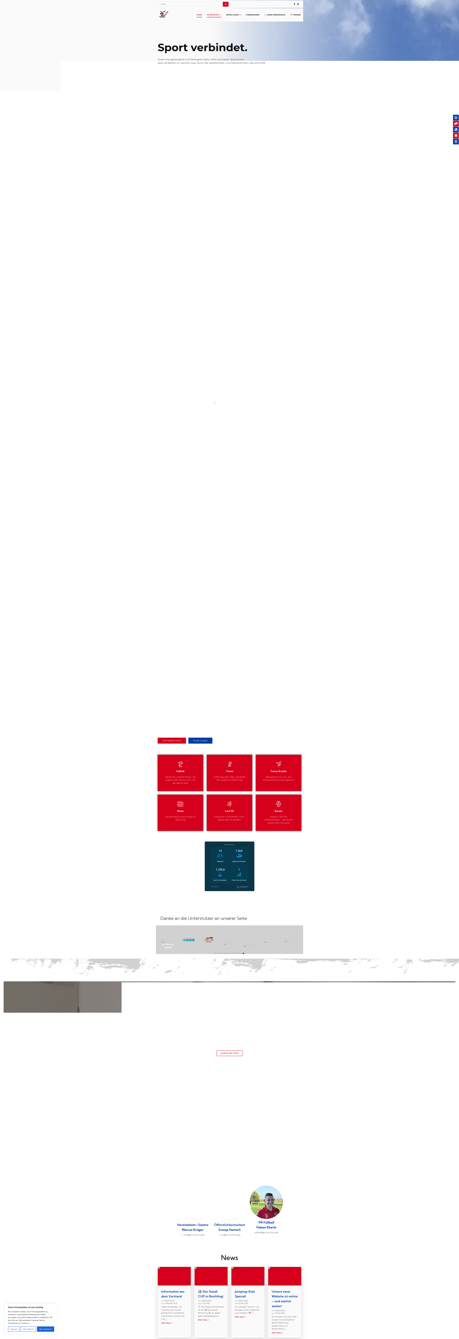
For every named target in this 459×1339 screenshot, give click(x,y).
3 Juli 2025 (205, 1303)
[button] (215, 953)
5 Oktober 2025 (170, 1303)
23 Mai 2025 (280, 1313)
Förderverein (252, 15)
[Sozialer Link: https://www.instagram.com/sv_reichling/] (298, 4)
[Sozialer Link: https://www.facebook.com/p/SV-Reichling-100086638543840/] (294, 4)
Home (199, 15)
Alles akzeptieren (45, 1329)
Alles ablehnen (28, 1329)
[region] (31, 1318)
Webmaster (170, 1301)
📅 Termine (295, 15)
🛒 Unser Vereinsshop (275, 15)
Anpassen (14, 1329)
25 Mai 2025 (243, 1303)
